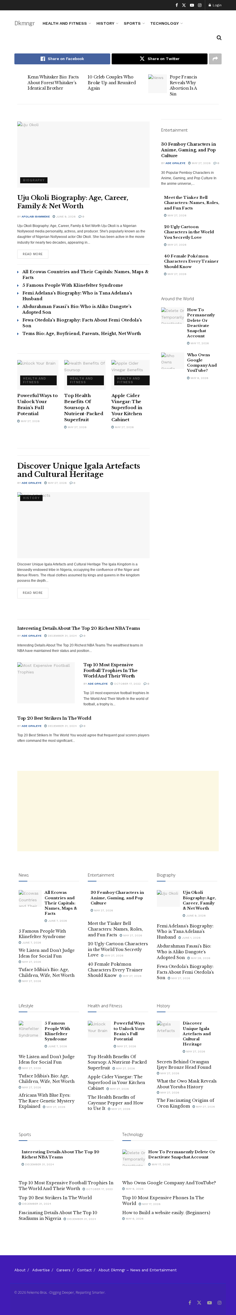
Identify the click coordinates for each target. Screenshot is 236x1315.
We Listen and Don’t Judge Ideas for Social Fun (47, 953)
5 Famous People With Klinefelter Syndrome (72, 285)
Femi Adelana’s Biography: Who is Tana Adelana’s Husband (185, 931)
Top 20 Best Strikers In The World (54, 718)
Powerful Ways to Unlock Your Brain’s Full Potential (129, 1031)
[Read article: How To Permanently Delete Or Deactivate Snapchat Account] (172, 315)
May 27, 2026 (30, 421)
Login (217, 5)
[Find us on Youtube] (192, 5)
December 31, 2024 (62, 635)
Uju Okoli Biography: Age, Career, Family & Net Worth (72, 202)
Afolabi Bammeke (36, 216)
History (105, 23)
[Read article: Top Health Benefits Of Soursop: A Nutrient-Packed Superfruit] (84, 374)
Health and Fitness (65, 23)
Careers (63, 1270)
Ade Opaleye (31, 482)
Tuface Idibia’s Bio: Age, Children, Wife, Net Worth (47, 972)
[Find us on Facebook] (177, 5)
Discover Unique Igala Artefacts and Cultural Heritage (78, 470)
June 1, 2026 (191, 937)
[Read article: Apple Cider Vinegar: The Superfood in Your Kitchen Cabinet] (132, 374)
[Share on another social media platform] (215, 58)
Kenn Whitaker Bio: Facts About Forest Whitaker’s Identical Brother (53, 82)
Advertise (41, 1270)
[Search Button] (219, 37)
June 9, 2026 (65, 216)
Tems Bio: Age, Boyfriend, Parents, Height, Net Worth (81, 333)
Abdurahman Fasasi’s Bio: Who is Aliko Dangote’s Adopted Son (184, 952)
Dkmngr (24, 23)
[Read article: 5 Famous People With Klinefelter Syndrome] (30, 1029)
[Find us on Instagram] (199, 5)
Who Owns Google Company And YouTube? (202, 363)
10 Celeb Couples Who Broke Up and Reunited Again (112, 82)
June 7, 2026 (57, 920)
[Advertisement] (118, 811)
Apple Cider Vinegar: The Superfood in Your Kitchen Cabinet (126, 407)
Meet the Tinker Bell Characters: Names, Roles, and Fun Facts (191, 202)
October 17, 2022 (127, 683)
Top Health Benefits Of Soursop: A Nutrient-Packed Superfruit (83, 407)
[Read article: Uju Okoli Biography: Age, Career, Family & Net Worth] (83, 155)
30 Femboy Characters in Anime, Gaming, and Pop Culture (188, 150)
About (20, 1270)
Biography (34, 180)
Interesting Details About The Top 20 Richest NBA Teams (78, 628)
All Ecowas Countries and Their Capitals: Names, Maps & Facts (61, 903)
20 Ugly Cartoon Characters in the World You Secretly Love (189, 232)
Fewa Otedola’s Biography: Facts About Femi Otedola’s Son (185, 972)
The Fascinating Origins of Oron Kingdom (185, 1103)
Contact (84, 1270)
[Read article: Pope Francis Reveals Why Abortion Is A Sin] (157, 83)
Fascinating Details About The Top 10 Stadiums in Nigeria (58, 1215)
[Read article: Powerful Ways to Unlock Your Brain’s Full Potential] (37, 374)
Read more (35, 253)
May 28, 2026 (200, 958)
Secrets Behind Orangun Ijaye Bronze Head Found (184, 1064)
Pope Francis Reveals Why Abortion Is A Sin (183, 85)
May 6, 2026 (199, 378)
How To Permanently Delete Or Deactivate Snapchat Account (201, 322)
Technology (164, 23)
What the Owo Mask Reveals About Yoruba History (187, 1084)
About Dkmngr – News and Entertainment (137, 1270)
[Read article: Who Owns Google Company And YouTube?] (172, 361)
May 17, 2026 (199, 343)
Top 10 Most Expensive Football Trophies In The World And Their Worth (110, 670)
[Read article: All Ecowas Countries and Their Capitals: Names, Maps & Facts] (30, 898)
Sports (132, 23)
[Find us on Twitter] (184, 5)
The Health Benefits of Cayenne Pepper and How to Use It (115, 1103)
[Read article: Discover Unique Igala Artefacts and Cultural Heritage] (83, 525)
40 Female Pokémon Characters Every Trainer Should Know (191, 261)
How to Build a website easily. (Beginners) (166, 1212)
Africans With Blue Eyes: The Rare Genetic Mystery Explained (47, 1101)
